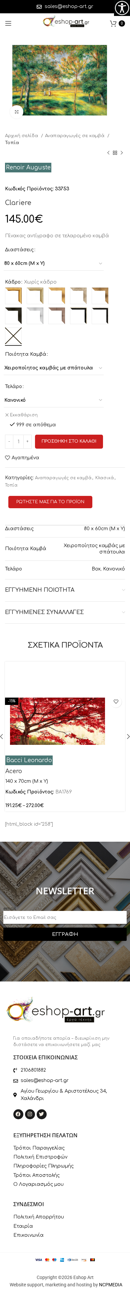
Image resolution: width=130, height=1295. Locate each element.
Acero (13, 771)
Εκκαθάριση (24, 415)
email (9, 908)
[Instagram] (30, 1114)
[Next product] (121, 153)
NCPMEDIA (110, 1284)
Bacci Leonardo (29, 760)
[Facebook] (18, 1114)
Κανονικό (114, 568)
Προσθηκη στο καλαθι (69, 441)
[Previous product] (108, 153)
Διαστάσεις (19, 249)
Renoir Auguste (28, 167)
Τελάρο (13, 386)
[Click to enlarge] (16, 111)
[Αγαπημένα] (116, 702)
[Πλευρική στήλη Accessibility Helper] (122, 8)
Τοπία (12, 142)
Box (96, 568)
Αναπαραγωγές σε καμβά (75, 135)
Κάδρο (13, 282)
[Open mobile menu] (8, 23)
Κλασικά (104, 478)
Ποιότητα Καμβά (25, 354)
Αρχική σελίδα (22, 135)
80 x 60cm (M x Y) (104, 528)
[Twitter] (42, 1114)
